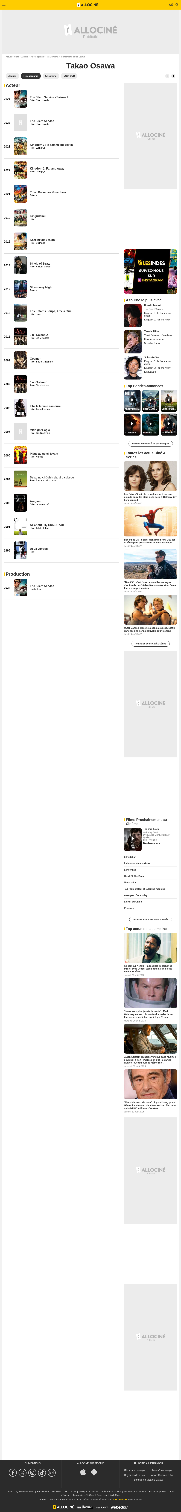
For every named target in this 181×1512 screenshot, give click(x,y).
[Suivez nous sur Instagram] (32, 1473)
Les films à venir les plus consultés (150, 919)
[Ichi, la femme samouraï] (20, 408)
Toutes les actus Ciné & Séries (150, 644)
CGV (73, 1491)
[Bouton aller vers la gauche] (167, 76)
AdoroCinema (159, 1475)
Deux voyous (39, 548)
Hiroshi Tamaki (152, 305)
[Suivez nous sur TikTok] (42, 1473)
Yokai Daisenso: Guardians (48, 192)
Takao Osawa (52, 57)
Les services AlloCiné (83, 1495)
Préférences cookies (111, 1491)
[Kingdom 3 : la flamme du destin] (20, 146)
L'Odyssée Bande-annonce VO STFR (133, 432)
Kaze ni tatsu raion (42, 239)
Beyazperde (131, 1475)
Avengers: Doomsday (135, 895)
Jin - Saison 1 (39, 382)
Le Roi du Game (133, 901)
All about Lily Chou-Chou (47, 525)
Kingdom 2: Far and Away (47, 168)
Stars (16, 57)
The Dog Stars (151, 829)
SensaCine (157, 1470)
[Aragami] (20, 503)
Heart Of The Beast (134, 876)
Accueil (9, 57)
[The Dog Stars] (133, 839)
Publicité (56, 1491)
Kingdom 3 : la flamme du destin (51, 144)
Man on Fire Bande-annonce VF (169, 432)
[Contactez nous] (52, 1473)
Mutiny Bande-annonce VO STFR (133, 409)
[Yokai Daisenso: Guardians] (20, 194)
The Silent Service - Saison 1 (49, 97)
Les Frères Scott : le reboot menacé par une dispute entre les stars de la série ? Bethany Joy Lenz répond (150, 497)
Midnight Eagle (40, 429)
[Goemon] (20, 360)
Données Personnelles (135, 1491)
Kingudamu (38, 216)
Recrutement (43, 1491)
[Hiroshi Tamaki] (133, 315)
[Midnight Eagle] (20, 431)
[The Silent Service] (20, 122)
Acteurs (24, 57)
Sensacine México (144, 1479)
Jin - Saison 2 (39, 334)
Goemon (35, 358)
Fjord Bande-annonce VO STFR (151, 409)
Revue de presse (157, 1491)
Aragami (35, 501)
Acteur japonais (37, 57)
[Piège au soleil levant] (20, 455)
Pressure (129, 908)
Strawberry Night (41, 287)
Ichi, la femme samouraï (45, 406)
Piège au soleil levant (44, 453)
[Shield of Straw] (20, 265)
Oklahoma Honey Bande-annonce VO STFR (169, 409)
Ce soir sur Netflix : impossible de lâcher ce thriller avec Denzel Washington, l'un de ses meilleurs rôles (148, 968)
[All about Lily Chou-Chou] (20, 526)
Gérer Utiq (102, 1495)
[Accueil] (87, 4)
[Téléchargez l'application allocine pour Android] (96, 1471)
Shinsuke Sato (152, 357)
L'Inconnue (130, 869)
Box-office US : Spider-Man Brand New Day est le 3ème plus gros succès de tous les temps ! (149, 541)
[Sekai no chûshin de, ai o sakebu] (20, 479)
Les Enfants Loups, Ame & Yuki (51, 311)
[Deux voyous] (20, 550)
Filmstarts (130, 1470)
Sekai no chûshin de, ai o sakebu (52, 477)
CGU (66, 1491)
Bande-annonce (151, 843)
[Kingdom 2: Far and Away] (20, 170)
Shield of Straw (40, 263)
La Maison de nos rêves (137, 863)
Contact (9, 1491)
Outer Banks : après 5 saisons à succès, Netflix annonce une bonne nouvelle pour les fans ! (149, 629)
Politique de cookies (88, 1491)
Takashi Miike (151, 331)
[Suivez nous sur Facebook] (13, 1473)
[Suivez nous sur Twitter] (23, 1473)
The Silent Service (42, 121)
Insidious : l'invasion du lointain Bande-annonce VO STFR (151, 432)
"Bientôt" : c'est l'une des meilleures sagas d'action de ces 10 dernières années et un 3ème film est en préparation (150, 585)
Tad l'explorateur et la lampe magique (144, 889)
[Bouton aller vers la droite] (173, 76)
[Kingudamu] (20, 217)
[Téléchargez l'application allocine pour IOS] (85, 1471)
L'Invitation (130, 857)
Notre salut (130, 882)
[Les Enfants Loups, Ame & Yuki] (20, 313)
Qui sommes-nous (25, 1491)
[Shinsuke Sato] (133, 368)
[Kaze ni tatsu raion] (20, 241)
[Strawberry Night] (20, 289)
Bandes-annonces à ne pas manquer (150, 443)
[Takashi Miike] (133, 341)
